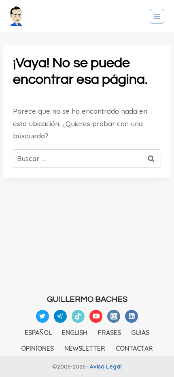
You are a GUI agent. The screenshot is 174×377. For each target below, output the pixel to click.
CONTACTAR (134, 348)
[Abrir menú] (157, 16)
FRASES (109, 332)
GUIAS (140, 332)
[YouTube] (96, 316)
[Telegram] (60, 316)
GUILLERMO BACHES (87, 299)
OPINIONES (37, 348)
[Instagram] (114, 316)
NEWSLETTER (84, 348)
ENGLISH (74, 332)
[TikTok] (78, 316)
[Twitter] (42, 316)
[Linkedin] (131, 316)
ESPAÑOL (38, 332)
